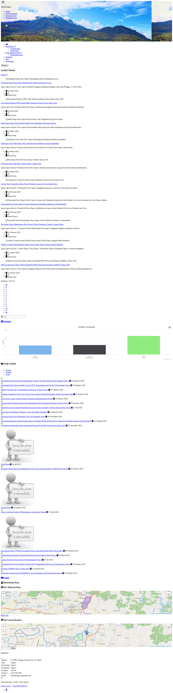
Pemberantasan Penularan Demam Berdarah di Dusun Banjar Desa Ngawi (28, 555)
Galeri (6, 578)
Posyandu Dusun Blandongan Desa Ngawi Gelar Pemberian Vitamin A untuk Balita (32, 224)
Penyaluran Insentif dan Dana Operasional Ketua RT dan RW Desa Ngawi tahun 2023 (33, 425)
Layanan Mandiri (7, 22)
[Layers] (169, 594)
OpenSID (168, 613)
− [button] (3, 596)
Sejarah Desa (15, 49)
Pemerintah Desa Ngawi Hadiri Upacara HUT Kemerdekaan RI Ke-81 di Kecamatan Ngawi (35, 385)
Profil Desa (10, 46)
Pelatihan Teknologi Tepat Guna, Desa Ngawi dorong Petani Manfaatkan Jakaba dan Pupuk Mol (37, 394)
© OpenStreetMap (160, 613)
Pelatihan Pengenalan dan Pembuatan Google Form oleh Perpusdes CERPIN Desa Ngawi (34, 469)
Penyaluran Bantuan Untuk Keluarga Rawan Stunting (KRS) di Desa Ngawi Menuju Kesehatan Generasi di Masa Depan (46, 421)
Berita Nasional (11, 14)
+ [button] (3, 593)
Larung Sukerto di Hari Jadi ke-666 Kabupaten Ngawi (21, 560)
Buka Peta (5, 648)
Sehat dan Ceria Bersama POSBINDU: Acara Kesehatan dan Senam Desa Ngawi (31, 573)
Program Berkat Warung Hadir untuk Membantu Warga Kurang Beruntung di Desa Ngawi (35, 403)
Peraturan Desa (11, 18)
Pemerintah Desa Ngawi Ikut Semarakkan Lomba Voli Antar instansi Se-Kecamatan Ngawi (35, 381)
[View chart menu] (169, 327)
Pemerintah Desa (16, 55)
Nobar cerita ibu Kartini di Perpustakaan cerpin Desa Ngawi (23, 512)
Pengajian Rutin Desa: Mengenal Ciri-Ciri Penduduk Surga (23, 417)
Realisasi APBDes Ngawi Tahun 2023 (15, 569)
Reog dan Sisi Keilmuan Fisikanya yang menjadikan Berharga (24, 412)
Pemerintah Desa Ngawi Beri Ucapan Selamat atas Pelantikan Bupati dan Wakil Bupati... (34, 204)
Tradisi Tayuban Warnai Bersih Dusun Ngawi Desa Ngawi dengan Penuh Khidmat (32, 245)
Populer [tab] (8, 372)
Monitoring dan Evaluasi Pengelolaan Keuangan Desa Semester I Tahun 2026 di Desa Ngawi (35, 408)
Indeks (3, 75)
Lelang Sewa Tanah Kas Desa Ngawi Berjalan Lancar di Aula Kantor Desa (29, 184)
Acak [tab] (8, 374)
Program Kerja (11, 16)
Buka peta (4, 615)
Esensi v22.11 (6, 686)
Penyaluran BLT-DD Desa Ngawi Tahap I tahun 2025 (21, 164)
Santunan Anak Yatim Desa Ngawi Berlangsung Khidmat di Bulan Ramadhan (30, 143)
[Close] (2, 658)
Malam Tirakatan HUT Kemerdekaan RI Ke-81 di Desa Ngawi (24, 390)
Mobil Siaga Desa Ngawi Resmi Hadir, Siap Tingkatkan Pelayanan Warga (28, 123)
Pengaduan (10, 61)
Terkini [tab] (8, 370)
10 (7, 308)
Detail (13, 648)
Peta (7, 59)
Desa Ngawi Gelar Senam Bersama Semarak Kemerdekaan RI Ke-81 (27, 399)
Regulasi (9, 57)
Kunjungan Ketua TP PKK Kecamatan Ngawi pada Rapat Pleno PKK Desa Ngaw (32, 551)
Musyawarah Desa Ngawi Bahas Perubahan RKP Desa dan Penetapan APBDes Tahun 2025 (35, 265)
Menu (5, 65)
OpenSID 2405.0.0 (20, 686)
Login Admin (22, 22)
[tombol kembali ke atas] (2, 678)
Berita (8, 11)
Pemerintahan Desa (13, 53)
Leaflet (152, 613)
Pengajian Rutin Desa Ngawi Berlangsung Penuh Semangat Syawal (26, 83)
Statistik (7, 321)
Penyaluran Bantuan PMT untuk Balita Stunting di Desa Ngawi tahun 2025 (29, 103)
